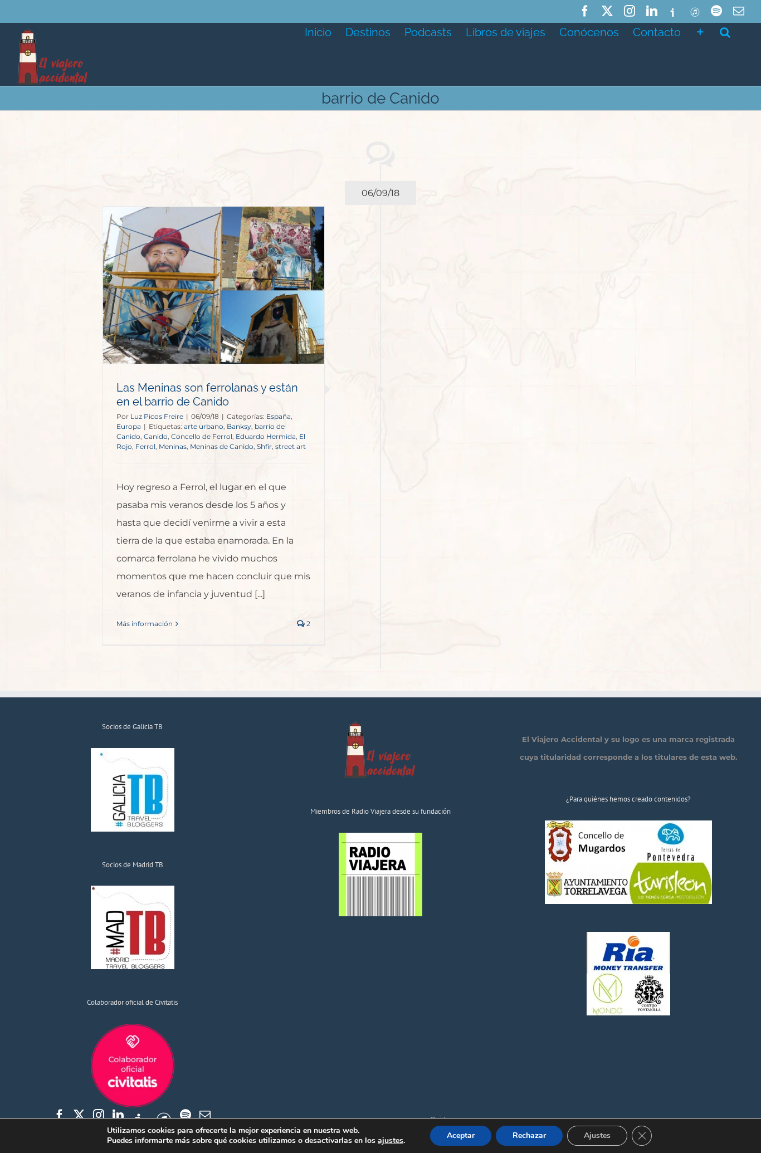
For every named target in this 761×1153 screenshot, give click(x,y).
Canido (156, 436)
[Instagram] (98, 1115)
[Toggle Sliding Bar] (700, 31)
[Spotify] (185, 1115)
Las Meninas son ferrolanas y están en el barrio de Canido (207, 394)
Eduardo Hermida (266, 436)
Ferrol (145, 446)
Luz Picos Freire (156, 416)
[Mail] (205, 1115)
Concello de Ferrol (201, 436)
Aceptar (461, 1135)
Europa (128, 426)
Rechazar (529, 1135)
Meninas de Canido (221, 446)
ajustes (390, 1141)
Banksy (239, 426)
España (278, 416)
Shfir (264, 446)
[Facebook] (59, 1115)
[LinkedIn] (118, 1115)
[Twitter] (79, 1115)
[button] (725, 31)
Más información (144, 623)
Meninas (173, 446)
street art (290, 446)
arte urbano (203, 426)
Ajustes (597, 1135)
